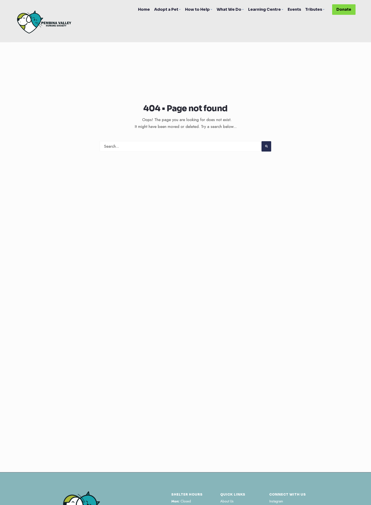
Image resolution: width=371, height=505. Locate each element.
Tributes (313, 9)
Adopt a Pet (166, 9)
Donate (343, 9)
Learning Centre (264, 9)
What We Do (229, 9)
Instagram (276, 501)
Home (144, 9)
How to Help (197, 9)
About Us (227, 501)
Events (294, 9)
